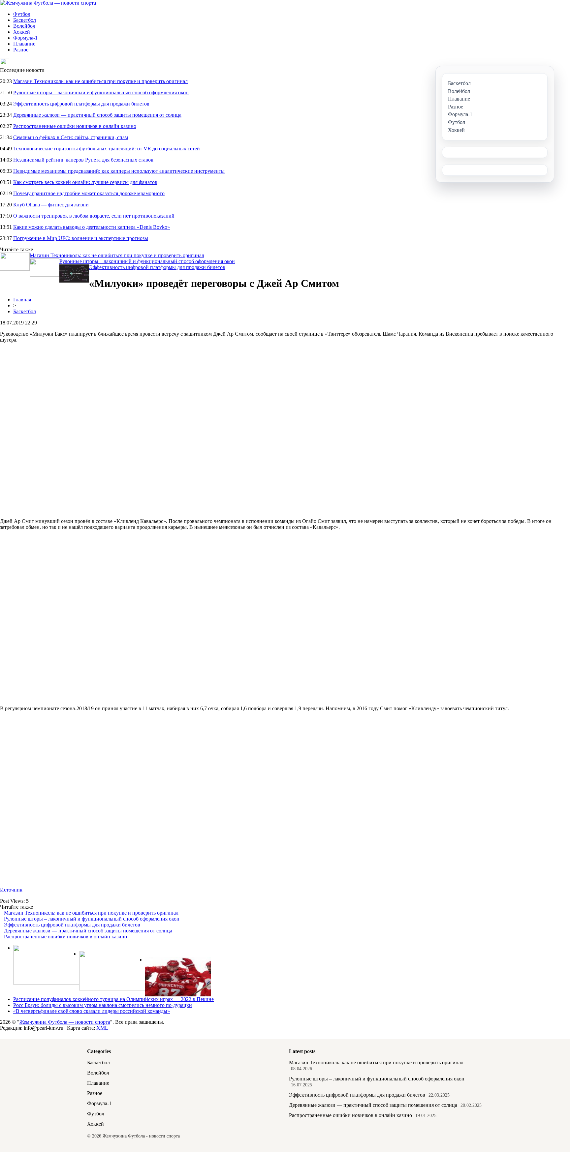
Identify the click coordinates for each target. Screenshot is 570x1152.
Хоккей (21, 32)
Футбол (21, 14)
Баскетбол (24, 20)
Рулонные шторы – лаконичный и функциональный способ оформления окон (101, 92)
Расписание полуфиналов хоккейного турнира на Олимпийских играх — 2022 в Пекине (113, 999)
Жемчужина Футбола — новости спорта (64, 1022)
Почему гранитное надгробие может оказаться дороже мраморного (89, 193)
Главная (22, 299)
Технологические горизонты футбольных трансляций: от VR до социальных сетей (106, 148)
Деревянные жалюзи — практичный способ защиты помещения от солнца (97, 115)
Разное (20, 49)
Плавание (24, 43)
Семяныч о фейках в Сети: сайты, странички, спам (70, 137)
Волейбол (24, 26)
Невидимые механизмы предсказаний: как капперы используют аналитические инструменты (119, 171)
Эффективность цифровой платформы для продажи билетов (81, 103)
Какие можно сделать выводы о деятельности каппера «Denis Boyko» (91, 227)
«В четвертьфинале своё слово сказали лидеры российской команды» (91, 1011)
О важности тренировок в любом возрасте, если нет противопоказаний (93, 216)
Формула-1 (25, 38)
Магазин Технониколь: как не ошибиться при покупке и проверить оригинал (100, 81)
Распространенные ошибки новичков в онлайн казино (74, 126)
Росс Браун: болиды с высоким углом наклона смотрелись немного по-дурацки (102, 1005)
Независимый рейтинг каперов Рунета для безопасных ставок (83, 160)
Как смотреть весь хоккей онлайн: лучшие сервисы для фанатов (85, 182)
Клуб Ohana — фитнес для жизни (51, 204)
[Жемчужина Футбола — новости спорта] (48, 3)
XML (102, 1028)
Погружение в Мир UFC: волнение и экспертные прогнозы (80, 238)
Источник (11, 890)
